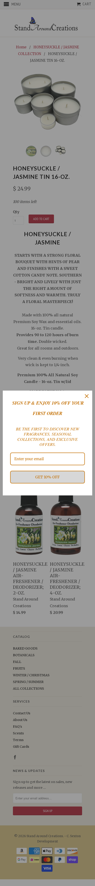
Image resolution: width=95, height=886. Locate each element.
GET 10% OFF (47, 477)
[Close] (86, 396)
